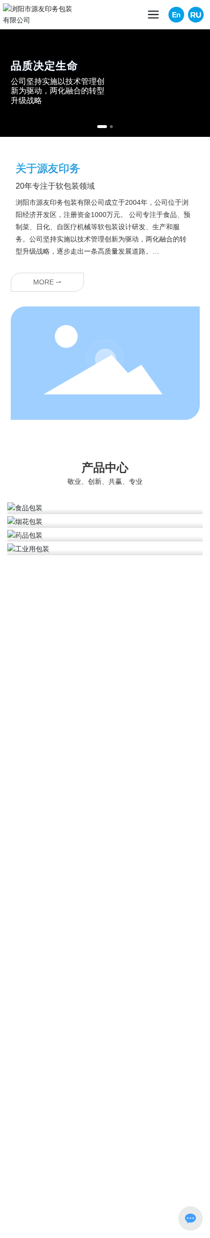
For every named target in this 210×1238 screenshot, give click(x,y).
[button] (102, 126)
